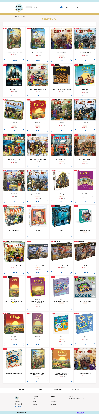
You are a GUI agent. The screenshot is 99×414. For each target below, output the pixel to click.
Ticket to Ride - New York (14, 194)
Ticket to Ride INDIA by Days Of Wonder (37, 89)
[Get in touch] (80, 7)
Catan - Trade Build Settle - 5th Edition (37, 124)
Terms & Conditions (54, 400)
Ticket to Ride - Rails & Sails (85, 124)
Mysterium (61, 230)
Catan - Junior (85, 89)
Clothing (47, 14)
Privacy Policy (53, 405)
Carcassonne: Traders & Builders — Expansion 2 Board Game (37, 374)
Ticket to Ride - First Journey (14, 159)
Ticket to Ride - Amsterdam (85, 159)
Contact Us (71, 402)
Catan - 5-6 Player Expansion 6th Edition (14, 301)
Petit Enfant (19, 412)
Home (17, 16)
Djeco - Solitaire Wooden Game (61, 301)
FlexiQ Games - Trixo (85, 230)
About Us (52, 398)
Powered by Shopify (24, 412)
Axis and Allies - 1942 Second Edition (85, 265)
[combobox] (48, 7)
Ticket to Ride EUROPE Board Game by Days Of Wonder (85, 53)
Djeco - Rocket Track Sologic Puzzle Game (85, 338)
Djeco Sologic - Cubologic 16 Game (14, 373)
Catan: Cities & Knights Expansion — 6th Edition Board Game (61, 374)
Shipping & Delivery (54, 401)
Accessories (57, 14)
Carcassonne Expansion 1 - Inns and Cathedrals (37, 53)
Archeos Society (61, 194)
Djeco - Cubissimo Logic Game (61, 338)
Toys (52, 14)
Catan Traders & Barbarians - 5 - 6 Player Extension (37, 302)
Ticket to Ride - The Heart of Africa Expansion (61, 124)
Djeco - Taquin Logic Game (85, 301)
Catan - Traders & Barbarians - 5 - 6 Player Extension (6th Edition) (37, 338)
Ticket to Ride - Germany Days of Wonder (14, 265)
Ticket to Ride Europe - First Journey (38, 159)
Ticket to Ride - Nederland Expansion (14, 124)
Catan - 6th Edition (14, 338)
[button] (83, 7)
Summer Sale (41, 14)
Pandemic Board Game (14, 89)
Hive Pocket (37, 230)
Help (77, 0)
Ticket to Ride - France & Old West (37, 194)
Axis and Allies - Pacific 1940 (37, 265)
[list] (49, 390)
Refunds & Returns (54, 403)
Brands (34, 14)
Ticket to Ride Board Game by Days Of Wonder (61, 53)
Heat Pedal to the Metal (14, 230)
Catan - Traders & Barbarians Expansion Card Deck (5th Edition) (85, 195)
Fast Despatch (53, 404)
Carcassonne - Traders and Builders (14, 52)
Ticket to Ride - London (61, 159)
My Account (82, 0)
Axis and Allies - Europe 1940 (61, 265)
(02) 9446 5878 (18, 406)
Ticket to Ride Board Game (85, 373)
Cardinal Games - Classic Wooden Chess (61, 89)
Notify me (15, 60)
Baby (63, 14)
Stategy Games (22, 16)
